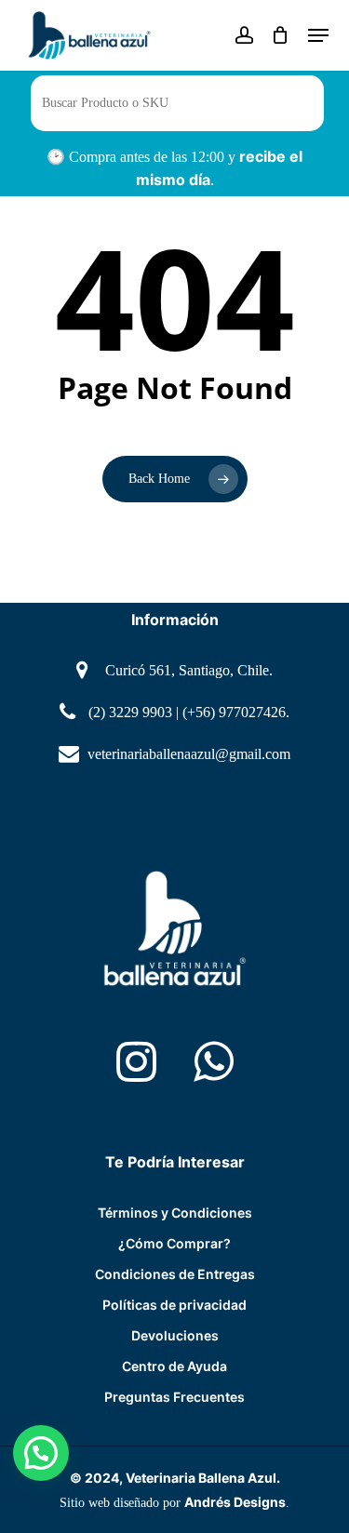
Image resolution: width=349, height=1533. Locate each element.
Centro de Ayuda (174, 1366)
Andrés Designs (235, 1502)
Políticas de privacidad (174, 1305)
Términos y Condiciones (175, 1212)
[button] (41, 1453)
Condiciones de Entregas (175, 1274)
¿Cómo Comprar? (174, 1243)
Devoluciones (175, 1335)
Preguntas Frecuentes (174, 1397)
